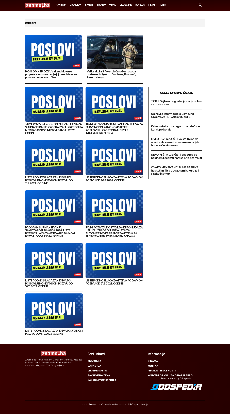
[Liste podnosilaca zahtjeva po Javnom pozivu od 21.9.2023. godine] (114, 260)
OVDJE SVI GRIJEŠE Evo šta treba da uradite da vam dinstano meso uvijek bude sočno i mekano (175, 142)
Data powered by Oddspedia (176, 378)
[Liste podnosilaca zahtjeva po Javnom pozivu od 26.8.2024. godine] (114, 157)
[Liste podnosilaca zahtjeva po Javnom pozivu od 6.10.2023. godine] (54, 310)
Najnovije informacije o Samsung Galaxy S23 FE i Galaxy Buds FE (172, 115)
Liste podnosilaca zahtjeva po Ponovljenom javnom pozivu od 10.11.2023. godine (49, 283)
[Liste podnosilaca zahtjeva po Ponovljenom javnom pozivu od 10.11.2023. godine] (54, 260)
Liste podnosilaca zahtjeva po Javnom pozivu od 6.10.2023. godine (54, 332)
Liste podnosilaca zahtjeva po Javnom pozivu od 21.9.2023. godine (114, 282)
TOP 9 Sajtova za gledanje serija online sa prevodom (176, 103)
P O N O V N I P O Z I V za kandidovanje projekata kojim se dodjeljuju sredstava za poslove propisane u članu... (51, 74)
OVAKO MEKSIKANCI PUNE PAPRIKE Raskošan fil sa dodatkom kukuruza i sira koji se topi (175, 170)
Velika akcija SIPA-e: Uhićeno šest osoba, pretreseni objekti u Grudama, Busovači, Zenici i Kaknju (111, 74)
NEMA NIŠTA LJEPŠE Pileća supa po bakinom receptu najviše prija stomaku (176, 156)
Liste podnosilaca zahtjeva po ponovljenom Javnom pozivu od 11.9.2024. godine (49, 180)
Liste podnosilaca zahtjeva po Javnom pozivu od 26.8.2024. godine (114, 179)
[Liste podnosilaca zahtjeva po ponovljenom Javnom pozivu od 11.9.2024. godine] (54, 157)
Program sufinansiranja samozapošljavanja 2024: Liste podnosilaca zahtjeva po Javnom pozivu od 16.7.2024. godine (50, 232)
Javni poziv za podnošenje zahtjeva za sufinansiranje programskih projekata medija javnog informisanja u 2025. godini (54, 129)
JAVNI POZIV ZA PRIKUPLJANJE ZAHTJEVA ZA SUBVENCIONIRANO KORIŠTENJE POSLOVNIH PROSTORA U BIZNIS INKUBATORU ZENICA (114, 129)
